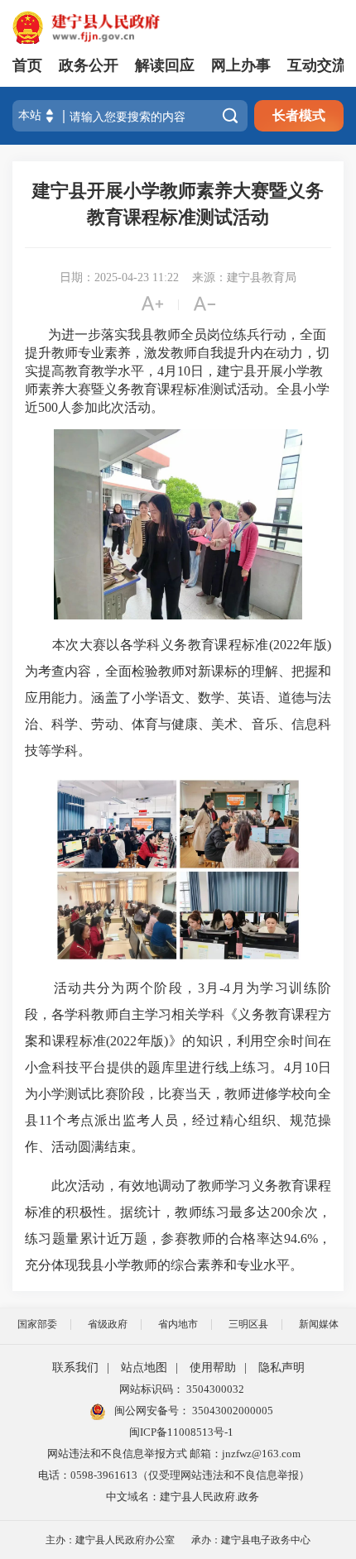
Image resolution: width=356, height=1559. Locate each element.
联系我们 (75, 1367)
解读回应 (165, 65)
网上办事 (241, 65)
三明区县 (248, 1324)
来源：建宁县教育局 (244, 277)
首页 (27, 65)
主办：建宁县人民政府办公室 (110, 1540)
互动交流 (317, 65)
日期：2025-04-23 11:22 (119, 277)
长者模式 (298, 115)
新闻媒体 (319, 1324)
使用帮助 (213, 1367)
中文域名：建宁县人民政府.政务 (182, 1496)
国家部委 (37, 1324)
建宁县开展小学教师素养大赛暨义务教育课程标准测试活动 (178, 203)
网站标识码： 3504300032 (181, 1389)
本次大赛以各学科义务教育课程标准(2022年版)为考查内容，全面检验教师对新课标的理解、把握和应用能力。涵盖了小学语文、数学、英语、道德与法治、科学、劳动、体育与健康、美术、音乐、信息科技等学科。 (178, 698)
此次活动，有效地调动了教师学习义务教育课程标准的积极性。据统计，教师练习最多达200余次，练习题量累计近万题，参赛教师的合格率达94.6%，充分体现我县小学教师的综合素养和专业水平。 (178, 1225)
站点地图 (144, 1367)
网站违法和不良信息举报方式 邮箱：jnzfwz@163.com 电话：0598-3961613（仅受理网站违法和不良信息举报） (174, 1464)
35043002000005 (231, 1410)
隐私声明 (281, 1367)
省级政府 (107, 1324)
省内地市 (178, 1324)
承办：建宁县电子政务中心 (250, 1540)
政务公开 (88, 65)
